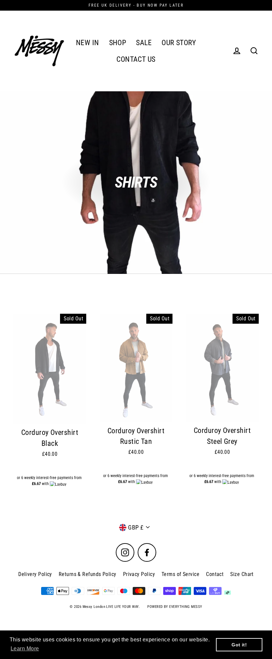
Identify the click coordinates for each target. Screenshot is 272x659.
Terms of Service (180, 574)
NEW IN (87, 43)
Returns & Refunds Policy (87, 574)
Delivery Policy (35, 574)
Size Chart (242, 574)
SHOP (117, 43)
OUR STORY (179, 43)
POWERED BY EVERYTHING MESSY (174, 607)
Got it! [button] (239, 644)
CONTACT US (136, 59)
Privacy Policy (139, 574)
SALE (144, 43)
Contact (215, 574)
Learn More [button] (25, 648)
